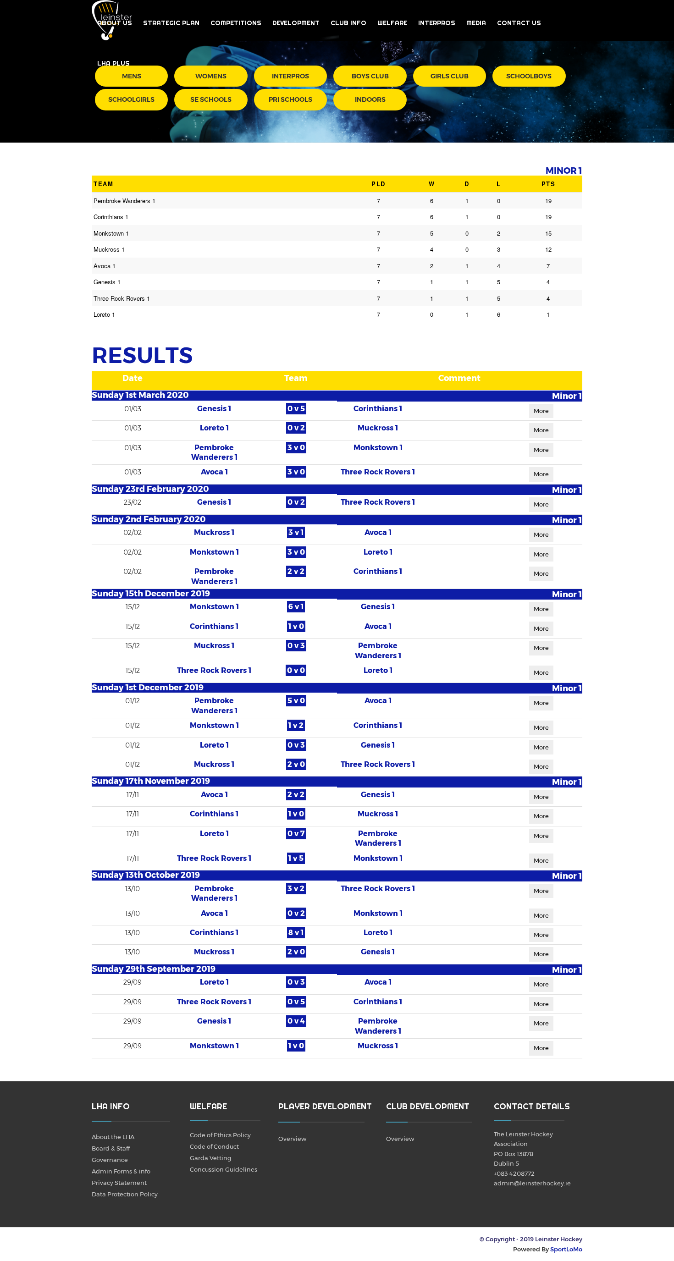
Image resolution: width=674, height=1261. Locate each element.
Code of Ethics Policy (220, 1135)
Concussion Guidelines (223, 1169)
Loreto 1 (214, 428)
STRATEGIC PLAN (171, 23)
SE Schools (211, 99)
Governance (110, 1159)
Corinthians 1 (378, 408)
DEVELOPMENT (296, 23)
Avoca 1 (214, 472)
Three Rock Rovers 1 (378, 472)
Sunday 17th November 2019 (151, 781)
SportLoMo (566, 1249)
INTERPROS (436, 23)
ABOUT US (114, 23)
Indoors (370, 99)
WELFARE (392, 23)
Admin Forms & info (121, 1171)
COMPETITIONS (235, 23)
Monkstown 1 (378, 447)
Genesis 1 (214, 408)
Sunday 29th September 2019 (153, 969)
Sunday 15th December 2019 (151, 594)
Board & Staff (111, 1148)
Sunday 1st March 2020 (140, 395)
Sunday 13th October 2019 (146, 875)
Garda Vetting (210, 1158)
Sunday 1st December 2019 (148, 688)
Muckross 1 (378, 428)
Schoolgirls (131, 99)
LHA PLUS (113, 63)
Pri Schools (290, 99)
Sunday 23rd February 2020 (150, 489)
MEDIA (476, 23)
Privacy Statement (119, 1182)
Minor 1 (567, 396)
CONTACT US (519, 23)
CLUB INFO (348, 23)
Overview (292, 1138)
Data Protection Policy (125, 1194)
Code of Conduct (214, 1146)
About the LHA (113, 1136)
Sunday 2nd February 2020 (149, 519)
